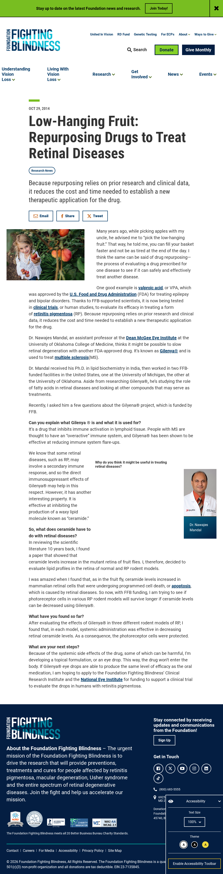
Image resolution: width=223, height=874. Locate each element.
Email (44, 216)
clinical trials (45, 307)
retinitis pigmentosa (53, 313)
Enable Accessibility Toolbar (194, 864)
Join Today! (159, 8)
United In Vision (101, 34)
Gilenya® (169, 350)
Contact (13, 851)
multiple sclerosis (72, 357)
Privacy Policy (93, 851)
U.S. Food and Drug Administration (103, 294)
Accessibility (68, 851)
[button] (137, 50)
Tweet (98, 216)
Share (70, 217)
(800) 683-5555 (169, 789)
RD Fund (123, 34)
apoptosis (181, 585)
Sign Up (164, 740)
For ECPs (167, 34)
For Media (46, 851)
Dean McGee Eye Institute (151, 337)
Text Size (194, 812)
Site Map (115, 851)
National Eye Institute (102, 679)
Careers (28, 851)
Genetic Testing (145, 34)
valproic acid (150, 287)
